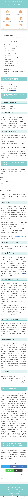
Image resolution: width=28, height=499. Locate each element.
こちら (14, 90)
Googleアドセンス (9, 55)
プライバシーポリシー (20, 489)
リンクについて (8, 67)
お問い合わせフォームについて (11, 63)
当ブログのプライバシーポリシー (11, 46)
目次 (12, 41)
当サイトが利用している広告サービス (12, 53)
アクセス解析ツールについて (11, 59)
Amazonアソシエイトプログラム (12, 57)
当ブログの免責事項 (8, 69)
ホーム (7, 489)
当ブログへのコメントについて (11, 61)
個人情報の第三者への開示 (11, 52)
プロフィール (21, 491)
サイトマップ (7, 491)
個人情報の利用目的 (9, 50)
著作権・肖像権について (10, 65)
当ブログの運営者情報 (8, 44)
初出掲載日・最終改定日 (10, 48)
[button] (18, 470)
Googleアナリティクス (7, 259)
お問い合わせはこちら (14, 493)
